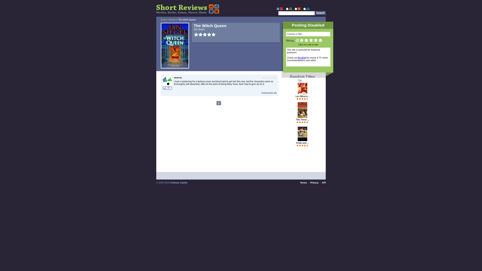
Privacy (314, 182)
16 (168, 88)
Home (164, 19)
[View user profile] (167, 85)
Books (172, 19)
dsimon (178, 77)
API (324, 182)
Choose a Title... (295, 34)
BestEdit (302, 57)
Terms (303, 182)
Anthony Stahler (179, 182)
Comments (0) (269, 93)
